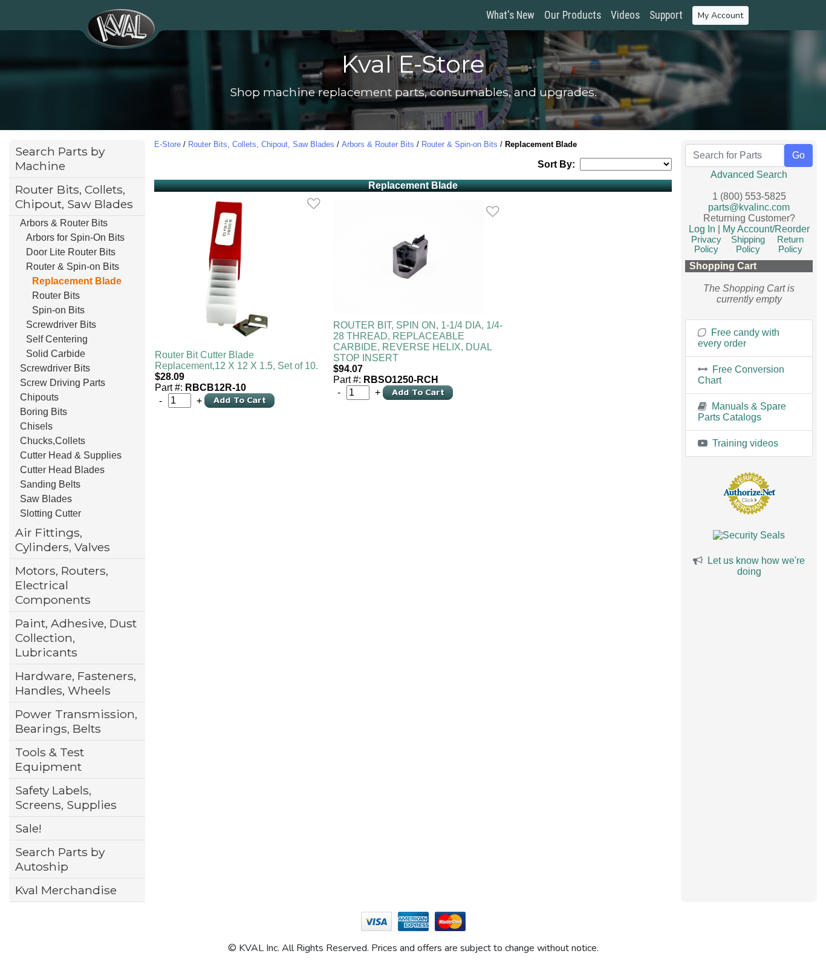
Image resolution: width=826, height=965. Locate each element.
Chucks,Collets (52, 441)
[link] (313, 203)
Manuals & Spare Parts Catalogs (742, 411)
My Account (720, 15)
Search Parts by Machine (60, 158)
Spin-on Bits (58, 310)
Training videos (744, 443)
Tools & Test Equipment (49, 759)
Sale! (28, 828)
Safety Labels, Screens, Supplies (66, 797)
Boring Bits (43, 412)
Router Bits (56, 295)
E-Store (167, 144)
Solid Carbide (55, 353)
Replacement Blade (77, 281)
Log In (702, 229)
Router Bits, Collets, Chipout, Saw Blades (74, 196)
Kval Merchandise (66, 890)
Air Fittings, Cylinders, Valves (62, 539)
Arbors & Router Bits (64, 223)
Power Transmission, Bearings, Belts (76, 721)
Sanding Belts (50, 484)
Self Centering (57, 339)
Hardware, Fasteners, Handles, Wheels (75, 683)
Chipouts (39, 397)
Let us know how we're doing (756, 566)
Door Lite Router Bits (70, 252)
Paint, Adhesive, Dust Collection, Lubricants (76, 637)
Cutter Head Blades (62, 470)
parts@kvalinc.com (749, 207)
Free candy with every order (738, 337)
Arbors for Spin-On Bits (75, 237)
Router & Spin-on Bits (72, 266)
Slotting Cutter (50, 513)
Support (666, 15)
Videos (625, 15)
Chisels (36, 426)
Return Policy (790, 244)
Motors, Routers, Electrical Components (61, 585)
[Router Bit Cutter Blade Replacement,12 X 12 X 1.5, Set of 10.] (240, 268)
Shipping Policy (748, 244)
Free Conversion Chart (741, 374)
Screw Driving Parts (62, 383)
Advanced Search (749, 174)
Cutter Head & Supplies (71, 455)
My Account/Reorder (766, 229)
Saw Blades (46, 499)
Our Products (572, 15)
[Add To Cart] (239, 399)
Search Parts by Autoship (60, 859)
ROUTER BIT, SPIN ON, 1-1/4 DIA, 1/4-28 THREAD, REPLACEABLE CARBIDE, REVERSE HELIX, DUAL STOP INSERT (417, 341)
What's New (510, 15)
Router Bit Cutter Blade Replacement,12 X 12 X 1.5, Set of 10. (236, 360)
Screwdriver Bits (61, 324)
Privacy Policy (706, 244)
